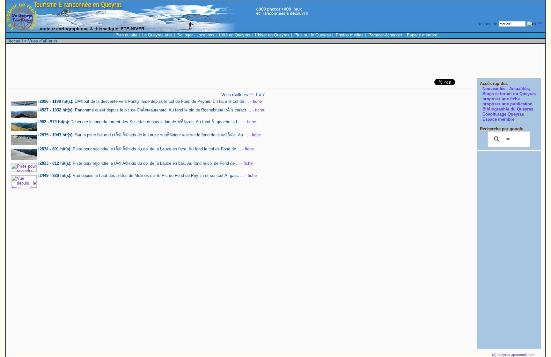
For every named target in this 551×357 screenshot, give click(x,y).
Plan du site (126, 35)
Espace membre (422, 35)
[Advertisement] (425, 62)
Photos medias (350, 35)
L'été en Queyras (234, 35)
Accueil (15, 41)
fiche (257, 101)
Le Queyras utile (157, 35)
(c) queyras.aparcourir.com (513, 355)
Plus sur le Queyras (312, 35)
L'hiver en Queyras (272, 35)
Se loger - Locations (195, 35)
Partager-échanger (385, 35)
